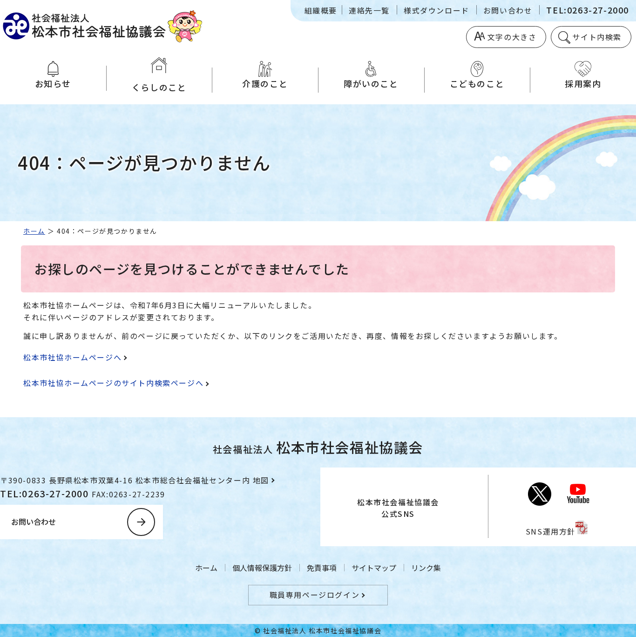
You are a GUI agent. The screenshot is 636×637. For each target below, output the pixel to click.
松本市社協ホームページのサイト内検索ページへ (113, 382)
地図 (261, 480)
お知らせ (53, 83)
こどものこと (477, 83)
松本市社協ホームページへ (72, 357)
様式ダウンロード (436, 10)
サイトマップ (374, 567)
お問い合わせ (508, 10)
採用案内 (583, 83)
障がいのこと (371, 83)
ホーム (34, 231)
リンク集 (426, 567)
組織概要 (320, 10)
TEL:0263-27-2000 (587, 10)
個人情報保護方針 (262, 567)
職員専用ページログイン (315, 594)
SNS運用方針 (550, 531)
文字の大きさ (512, 36)
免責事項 (322, 567)
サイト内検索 (597, 36)
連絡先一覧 (369, 10)
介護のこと (265, 83)
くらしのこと (159, 87)
